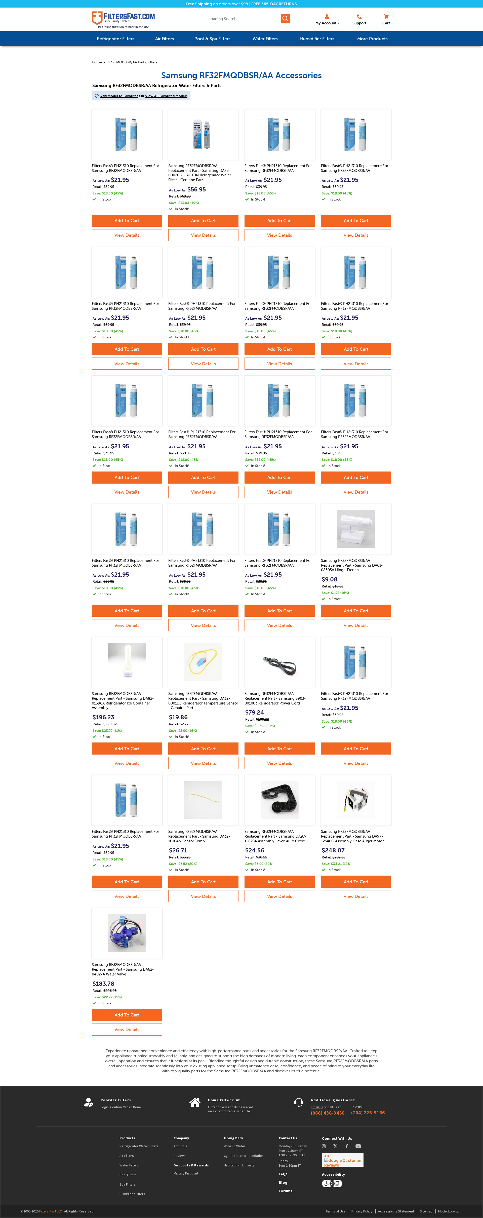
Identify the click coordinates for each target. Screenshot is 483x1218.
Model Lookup (448, 1211)
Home (97, 62)
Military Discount (186, 1173)
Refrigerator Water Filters (138, 1146)
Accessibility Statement (396, 1211)
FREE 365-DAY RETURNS (274, 3)
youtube (358, 1146)
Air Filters (126, 1155)
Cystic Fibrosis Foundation (244, 1155)
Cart (386, 23)
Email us (317, 1107)
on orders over (217, 3)
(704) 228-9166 (368, 1112)
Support (359, 23)
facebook (347, 1146)
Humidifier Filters (132, 1194)
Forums (286, 1190)
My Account (325, 23)
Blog (283, 1182)
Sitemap (426, 1211)
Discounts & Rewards (191, 1165)
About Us (180, 1146)
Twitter (335, 1146)
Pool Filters (128, 1174)
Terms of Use (336, 1211)
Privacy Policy (361, 1211)
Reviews (180, 1155)
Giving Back (233, 1138)
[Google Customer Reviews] (343, 1160)
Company (181, 1138)
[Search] (285, 18)
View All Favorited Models (166, 96)
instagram (324, 1146)
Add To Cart (127, 220)
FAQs (283, 1173)
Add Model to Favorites (119, 96)
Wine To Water (234, 1146)
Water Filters (129, 1165)
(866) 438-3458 (328, 1112)
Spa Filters (127, 1184)
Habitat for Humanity (239, 1165)
